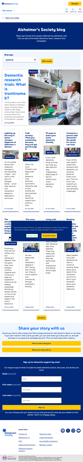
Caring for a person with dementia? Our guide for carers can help (72, 139)
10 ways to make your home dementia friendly (51, 137)
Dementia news (45, 434)
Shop (66, 11)
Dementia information (27, 445)
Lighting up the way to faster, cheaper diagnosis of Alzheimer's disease (10, 140)
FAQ (20, 441)
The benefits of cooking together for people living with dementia (10, 226)
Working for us (24, 437)
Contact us (23, 434)
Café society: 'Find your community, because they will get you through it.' (31, 141)
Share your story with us (41, 350)
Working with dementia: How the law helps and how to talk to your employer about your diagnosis (72, 229)
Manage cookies (45, 445)
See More (41, 318)
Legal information (46, 437)
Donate (75, 3)
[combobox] (11, 60)
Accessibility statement (48, 441)
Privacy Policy (49, 415)
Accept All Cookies (49, 236)
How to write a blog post (41, 343)
